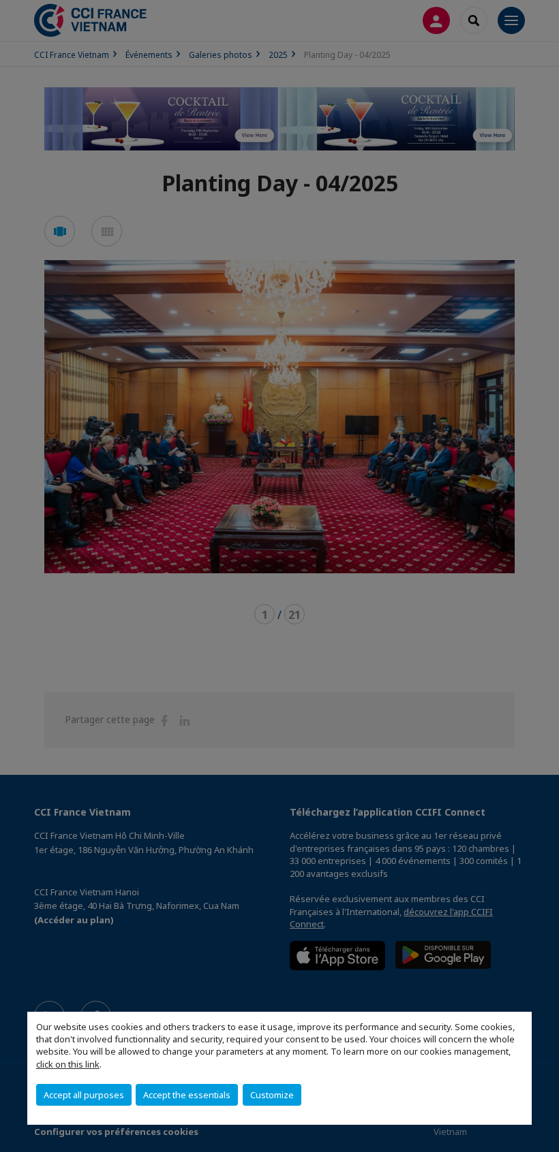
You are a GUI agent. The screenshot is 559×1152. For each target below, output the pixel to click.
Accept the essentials (186, 1095)
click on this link (68, 1064)
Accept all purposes (84, 1095)
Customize (272, 1095)
